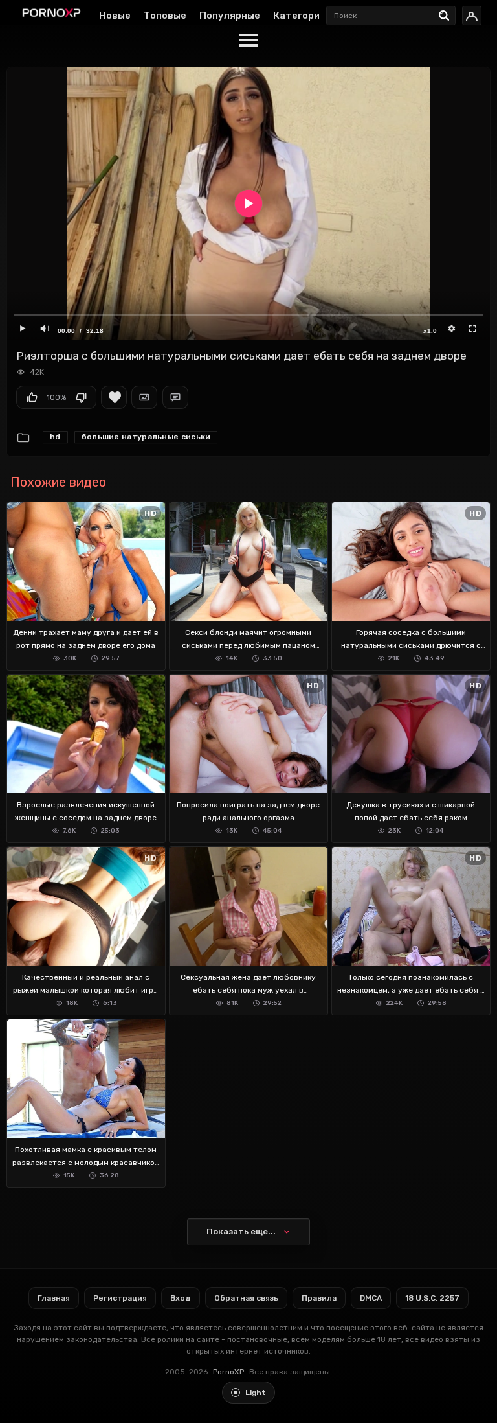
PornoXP (228, 1371)
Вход (180, 1297)
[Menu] (248, 41)
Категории (299, 15)
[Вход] (471, 15)
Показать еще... (241, 1231)
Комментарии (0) (175, 397)
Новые (115, 15)
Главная (54, 1297)
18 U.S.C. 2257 (432, 1297)
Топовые (165, 15)
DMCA (371, 1297)
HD (55, 436)
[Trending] (447, 13)
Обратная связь (246, 1297)
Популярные (229, 15)
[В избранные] (114, 397)
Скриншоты (144, 397)
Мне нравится (32, 397)
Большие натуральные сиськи (146, 436)
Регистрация (120, 1297)
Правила (319, 1297)
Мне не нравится (81, 397)
